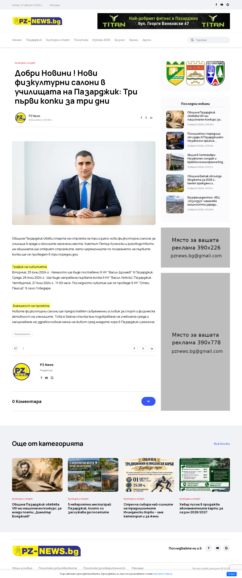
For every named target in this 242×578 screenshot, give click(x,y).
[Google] (228, 5)
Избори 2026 (101, 40)
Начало (17, 40)
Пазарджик (34, 40)
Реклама (55, 5)
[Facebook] (216, 5)
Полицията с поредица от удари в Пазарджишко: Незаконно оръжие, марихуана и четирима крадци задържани (205, 141)
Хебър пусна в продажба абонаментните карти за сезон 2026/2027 (201, 508)
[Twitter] (146, 118)
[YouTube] (222, 5)
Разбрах (231, 574)
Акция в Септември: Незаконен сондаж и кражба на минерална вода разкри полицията (205, 160)
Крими (133, 40)
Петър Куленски (22, 334)
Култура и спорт (58, 40)
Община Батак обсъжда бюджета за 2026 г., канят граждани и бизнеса (204, 181)
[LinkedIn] (151, 118)
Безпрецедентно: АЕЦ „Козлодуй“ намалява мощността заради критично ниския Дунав (204, 202)
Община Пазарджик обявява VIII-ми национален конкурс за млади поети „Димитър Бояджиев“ (204, 119)
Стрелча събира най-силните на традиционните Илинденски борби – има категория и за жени (148, 510)
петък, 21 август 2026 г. (27, 5)
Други (146, 40)
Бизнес (120, 40)
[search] (192, 40)
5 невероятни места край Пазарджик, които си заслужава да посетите (89, 508)
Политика (81, 40)
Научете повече (162, 573)
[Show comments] (148, 401)
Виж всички (222, 444)
